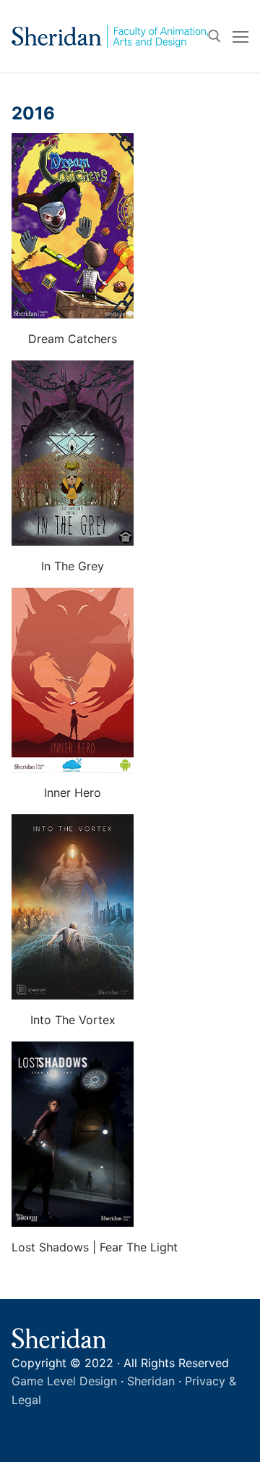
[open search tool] (214, 36)
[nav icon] (240, 36)
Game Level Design (64, 1381)
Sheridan (151, 1381)
